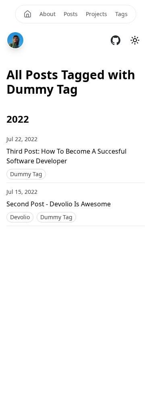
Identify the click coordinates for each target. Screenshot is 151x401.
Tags (121, 14)
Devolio (20, 217)
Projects (96, 14)
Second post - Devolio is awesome (58, 203)
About (47, 14)
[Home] (27, 14)
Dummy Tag (26, 174)
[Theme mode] (135, 40)
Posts (71, 14)
